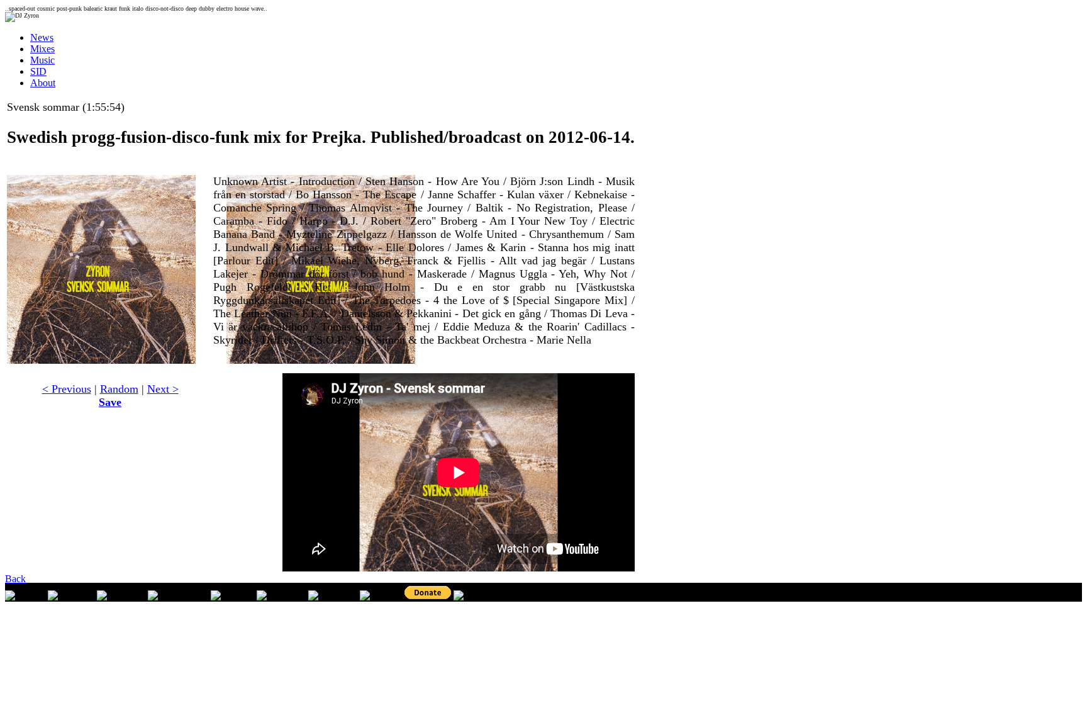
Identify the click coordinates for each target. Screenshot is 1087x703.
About (42, 82)
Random (119, 389)
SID (38, 71)
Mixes (42, 48)
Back (15, 578)
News (41, 37)
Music (42, 60)
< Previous (66, 389)
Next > (163, 389)
